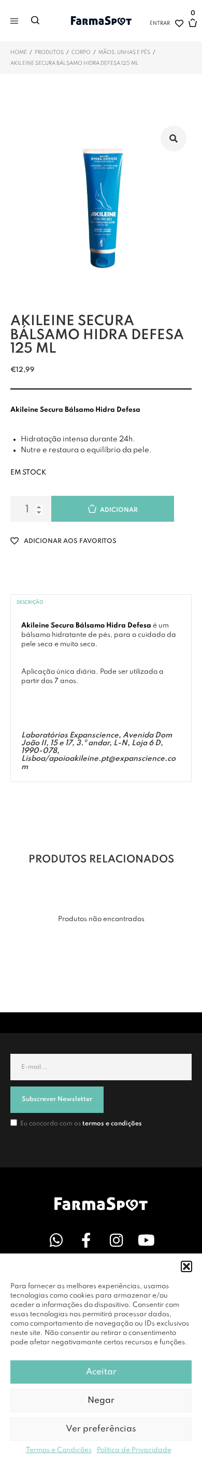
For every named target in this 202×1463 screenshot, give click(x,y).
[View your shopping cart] (193, 28)
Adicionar (119, 510)
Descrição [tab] (30, 602)
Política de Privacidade (134, 1450)
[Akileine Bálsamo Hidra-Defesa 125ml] (101, 211)
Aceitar (101, 1372)
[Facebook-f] (86, 1240)
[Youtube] (146, 1240)
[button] (186, 1266)
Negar (101, 1400)
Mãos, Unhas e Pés (124, 52)
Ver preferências (101, 1429)
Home (18, 52)
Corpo (81, 52)
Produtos (49, 52)
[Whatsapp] (56, 1240)
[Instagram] (116, 1240)
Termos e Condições (59, 1450)
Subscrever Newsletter (57, 1099)
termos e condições (112, 1124)
